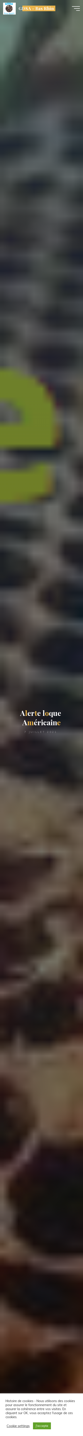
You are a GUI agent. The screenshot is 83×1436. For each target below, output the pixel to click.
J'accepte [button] (42, 1426)
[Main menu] (76, 8)
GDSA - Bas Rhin (36, 8)
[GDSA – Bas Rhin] (9, 8)
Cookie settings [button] (18, 1426)
